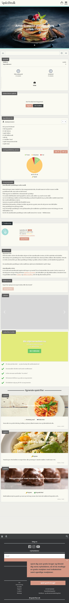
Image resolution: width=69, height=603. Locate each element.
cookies (19, 274)
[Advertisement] (34, 313)
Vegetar (35, 176)
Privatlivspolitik (49, 589)
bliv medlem (38, 106)
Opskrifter (8, 3)
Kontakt (19, 587)
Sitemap (19, 593)
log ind (29, 106)
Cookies (19, 591)
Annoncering (19, 584)
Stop (2, 312)
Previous (4, 312)
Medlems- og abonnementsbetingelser (50, 593)
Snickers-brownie (29, 272)
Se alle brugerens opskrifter (27, 235)
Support (19, 589)
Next (64, 312)
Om (19, 582)
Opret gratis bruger (48, 583)
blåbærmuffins (28, 274)
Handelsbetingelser (49, 591)
